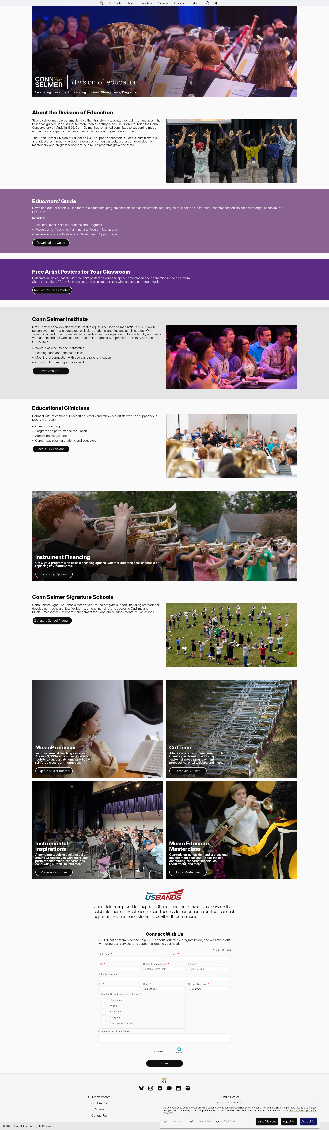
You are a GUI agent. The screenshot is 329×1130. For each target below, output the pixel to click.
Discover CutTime (188, 771)
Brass (131, 3)
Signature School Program (52, 620)
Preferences (204, 1121)
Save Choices (266, 1121)
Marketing (229, 1121)
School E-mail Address (156, 964)
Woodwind (147, 3)
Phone (192, 964)
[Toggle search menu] (207, 3)
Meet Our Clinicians (50, 449)
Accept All (308, 1121)
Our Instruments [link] (99, 1097)
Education (179, 3)
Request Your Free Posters (52, 290)
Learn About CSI (51, 371)
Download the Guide (51, 243)
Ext (220, 964)
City (101, 984)
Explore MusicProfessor (54, 771)
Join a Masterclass (188, 872)
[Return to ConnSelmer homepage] (101, 3)
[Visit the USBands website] (164, 895)
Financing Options (53, 574)
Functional (177, 1121)
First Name (105, 954)
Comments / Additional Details (115, 1031)
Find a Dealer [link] (230, 1097)
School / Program (108, 974)
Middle (113, 1005)
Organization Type (198, 984)
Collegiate (115, 1017)
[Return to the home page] (164, 1080)
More (195, 3)
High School (116, 1011)
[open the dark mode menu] (216, 3)
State (147, 984)
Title (101, 964)
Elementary (116, 1000)
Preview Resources (54, 872)
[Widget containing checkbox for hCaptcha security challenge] (164, 1051)
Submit (164, 1063)
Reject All (288, 1121)
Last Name (172, 954)
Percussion (163, 3)
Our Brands (115, 3)
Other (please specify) (121, 1023)
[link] (141, 1088)
